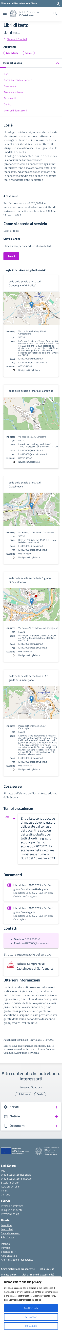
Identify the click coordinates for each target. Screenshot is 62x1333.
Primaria (5, 1248)
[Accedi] (58, 3)
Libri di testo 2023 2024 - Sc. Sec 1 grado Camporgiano (33, 910)
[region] (31, 1304)
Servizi (28, 53)
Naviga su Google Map (29, 370)
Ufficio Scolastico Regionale (16, 1175)
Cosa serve (10, 86)
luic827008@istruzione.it (30, 358)
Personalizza (31, 1317)
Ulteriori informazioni (15, 110)
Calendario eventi (10, 1233)
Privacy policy (9, 1274)
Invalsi (4, 1190)
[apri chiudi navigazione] (5, 14)
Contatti (8, 104)
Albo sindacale (9, 1256)
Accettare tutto (31, 1308)
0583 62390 (24, 553)
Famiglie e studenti (11, 1210)
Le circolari (7, 1229)
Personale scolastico (12, 1206)
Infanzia (5, 1244)
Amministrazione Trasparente (17, 1260)
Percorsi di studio (10, 1214)
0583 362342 (25, 366)
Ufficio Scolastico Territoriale (16, 1179)
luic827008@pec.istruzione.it (32, 362)
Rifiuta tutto (31, 1326)
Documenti (10, 98)
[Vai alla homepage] (13, 13)
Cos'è (7, 74)
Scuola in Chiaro (10, 1183)
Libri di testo (12, 53)
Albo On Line (47, 1269)
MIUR (4, 1171)
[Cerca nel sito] (55, 14)
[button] (31, 63)
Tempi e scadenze (13, 92)
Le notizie (6, 1225)
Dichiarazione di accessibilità (37, 1274)
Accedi (11, 256)
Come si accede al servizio (18, 80)
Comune (5, 1194)
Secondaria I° (8, 1252)
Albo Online (7, 1237)
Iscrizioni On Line (10, 1186)
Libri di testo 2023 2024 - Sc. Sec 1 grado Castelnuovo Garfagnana (33, 887)
